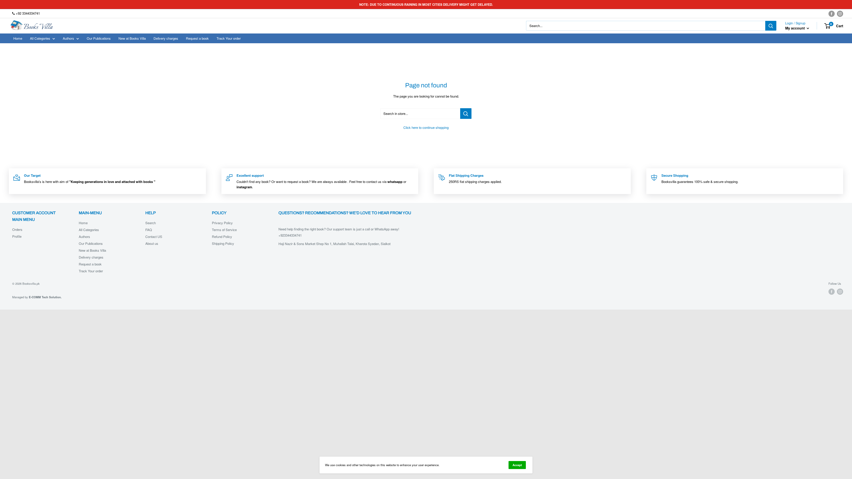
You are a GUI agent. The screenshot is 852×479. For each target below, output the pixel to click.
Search (150, 222)
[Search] (770, 26)
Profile (17, 236)
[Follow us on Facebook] (831, 13)
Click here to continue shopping (426, 127)
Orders (17, 229)
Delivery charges (166, 38)
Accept (517, 465)
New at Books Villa (132, 38)
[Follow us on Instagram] (840, 13)
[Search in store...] (465, 113)
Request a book (197, 38)
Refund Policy (222, 236)
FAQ (148, 229)
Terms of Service (224, 229)
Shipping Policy (223, 243)
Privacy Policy (222, 222)
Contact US (153, 236)
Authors (68, 38)
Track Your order (229, 38)
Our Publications (99, 38)
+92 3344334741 (27, 13)
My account (795, 28)
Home (17, 38)
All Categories (40, 38)
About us (151, 243)
